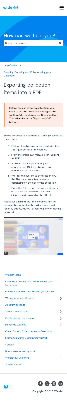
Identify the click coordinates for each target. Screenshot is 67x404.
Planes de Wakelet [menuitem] (15, 324)
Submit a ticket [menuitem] (13, 364)
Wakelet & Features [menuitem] (16, 311)
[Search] (60, 43)
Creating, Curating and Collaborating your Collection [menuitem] (29, 283)
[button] (60, 275)
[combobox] (30, 43)
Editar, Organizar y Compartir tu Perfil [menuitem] (26, 338)
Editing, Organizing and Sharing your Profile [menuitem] (29, 291)
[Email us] (60, 383)
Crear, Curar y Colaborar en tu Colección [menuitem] (28, 331)
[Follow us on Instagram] (53, 383)
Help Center (10, 65)
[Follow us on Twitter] (47, 383)
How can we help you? (29, 35)
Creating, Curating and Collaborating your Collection (27, 74)
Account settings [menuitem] (15, 304)
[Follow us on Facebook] (40, 383)
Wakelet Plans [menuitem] (13, 274)
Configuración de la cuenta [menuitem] (20, 318)
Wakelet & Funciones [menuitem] (17, 357)
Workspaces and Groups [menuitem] (19, 298)
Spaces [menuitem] (9, 344)
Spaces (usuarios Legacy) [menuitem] (20, 351)
